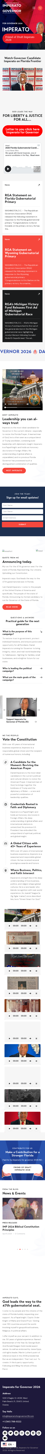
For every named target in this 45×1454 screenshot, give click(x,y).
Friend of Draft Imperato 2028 (19, 38)
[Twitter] (10, 1433)
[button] (33, 8)
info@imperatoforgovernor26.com (18, 1416)
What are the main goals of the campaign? (19, 678)
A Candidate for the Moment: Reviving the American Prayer (24, 765)
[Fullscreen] (36, 926)
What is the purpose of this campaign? (17, 633)
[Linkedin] (16, 1433)
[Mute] (30, 926)
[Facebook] (5, 1433)
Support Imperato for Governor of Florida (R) (17, 720)
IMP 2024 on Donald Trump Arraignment (19, 1228)
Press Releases (10, 1223)
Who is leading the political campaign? (17, 669)
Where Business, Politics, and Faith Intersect (26, 872)
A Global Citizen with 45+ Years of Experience (25, 845)
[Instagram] (21, 1433)
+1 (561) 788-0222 (11, 1421)
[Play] (9, 926)
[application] (22, 919)
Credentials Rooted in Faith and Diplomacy (24, 806)
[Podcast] (33, 1433)
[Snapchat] (38, 1433)
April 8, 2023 (7, 1234)
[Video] (5, 1438)
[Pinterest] (27, 1433)
